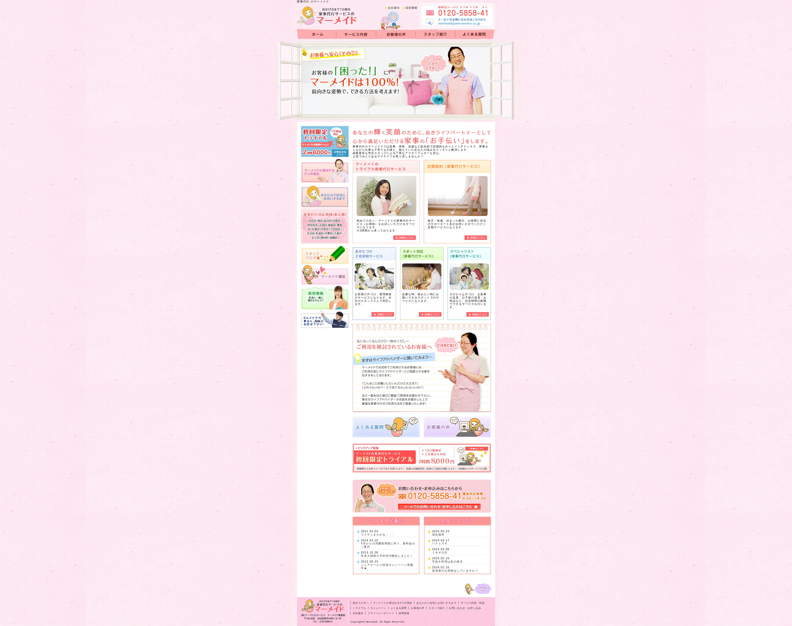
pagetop (477, 589)
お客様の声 (396, 34)
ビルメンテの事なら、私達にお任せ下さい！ (325, 319)
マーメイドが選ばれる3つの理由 (392, 602)
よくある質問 (475, 34)
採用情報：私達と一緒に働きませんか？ (325, 297)
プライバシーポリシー (381, 613)
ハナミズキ (440, 543)
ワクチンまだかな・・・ (378, 534)
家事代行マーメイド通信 (325, 275)
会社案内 (392, 7)
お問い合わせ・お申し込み (465, 608)
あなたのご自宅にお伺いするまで (325, 195)
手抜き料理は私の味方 (447, 561)
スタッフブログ (325, 254)
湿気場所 (438, 534)
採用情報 (410, 7)
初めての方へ (361, 602)
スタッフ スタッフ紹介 (435, 34)
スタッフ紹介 (437, 608)
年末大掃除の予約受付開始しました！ (387, 555)
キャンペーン (378, 608)
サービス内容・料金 (356, 34)
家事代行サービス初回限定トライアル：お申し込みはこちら (325, 141)
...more (386, 201)
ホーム (317, 34)
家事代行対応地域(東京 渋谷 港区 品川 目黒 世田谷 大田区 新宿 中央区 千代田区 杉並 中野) (325, 225)
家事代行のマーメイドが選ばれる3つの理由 (325, 171)
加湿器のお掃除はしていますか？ (455, 570)
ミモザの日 (440, 552)
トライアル (359, 608)
